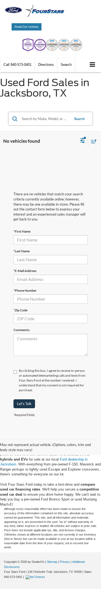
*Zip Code (20, 310)
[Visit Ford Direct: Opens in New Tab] (36, 576)
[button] (17, 65)
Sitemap (52, 561)
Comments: (21, 330)
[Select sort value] (92, 141)
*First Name (21, 231)
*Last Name (21, 251)
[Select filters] (82, 141)
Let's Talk (24, 403)
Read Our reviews (27, 26)
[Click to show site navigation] (92, 65)
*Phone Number (25, 290)
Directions (46, 65)
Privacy (65, 561)
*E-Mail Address (24, 271)
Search (79, 119)
